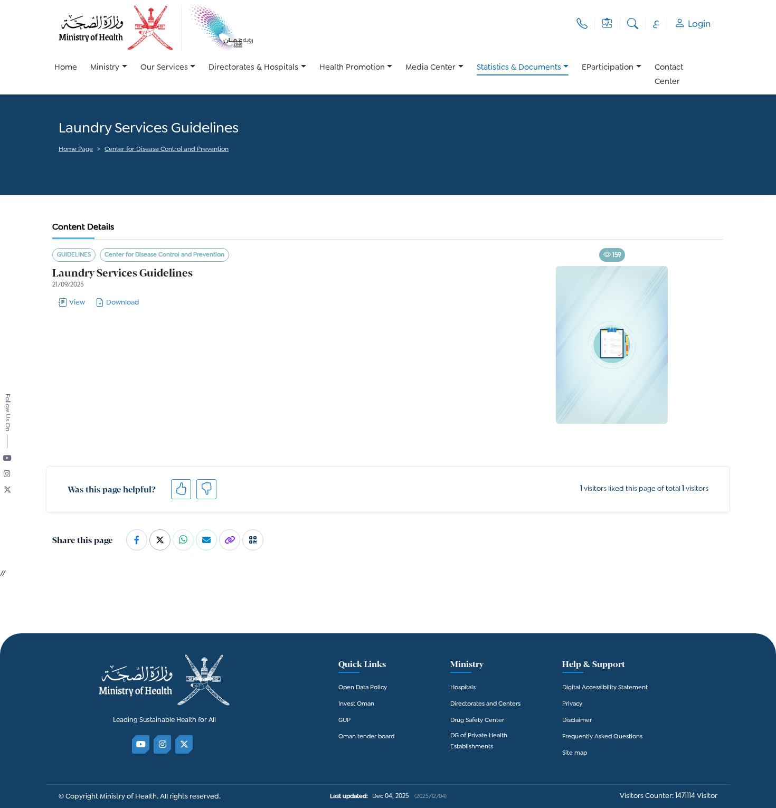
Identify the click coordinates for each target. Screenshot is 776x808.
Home (65, 67)
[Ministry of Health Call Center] (582, 24)
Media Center (430, 67)
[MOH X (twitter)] (184, 744)
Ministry (104, 67)
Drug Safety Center (477, 720)
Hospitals (463, 687)
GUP (344, 720)
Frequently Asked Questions (602, 737)
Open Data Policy (362, 687)
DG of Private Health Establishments (478, 741)
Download (122, 302)
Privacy (572, 704)
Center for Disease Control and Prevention (167, 149)
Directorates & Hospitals (253, 67)
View (77, 302)
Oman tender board (366, 737)
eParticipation (607, 67)
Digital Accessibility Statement (605, 687)
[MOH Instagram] (163, 744)
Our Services (164, 67)
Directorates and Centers (485, 704)
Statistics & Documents (519, 67)
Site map (574, 753)
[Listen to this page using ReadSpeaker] (59, 164)
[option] (108, 74)
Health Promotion (352, 67)
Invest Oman (356, 704)
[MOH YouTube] (141, 744)
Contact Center (669, 75)
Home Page (76, 149)
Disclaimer (577, 720)
